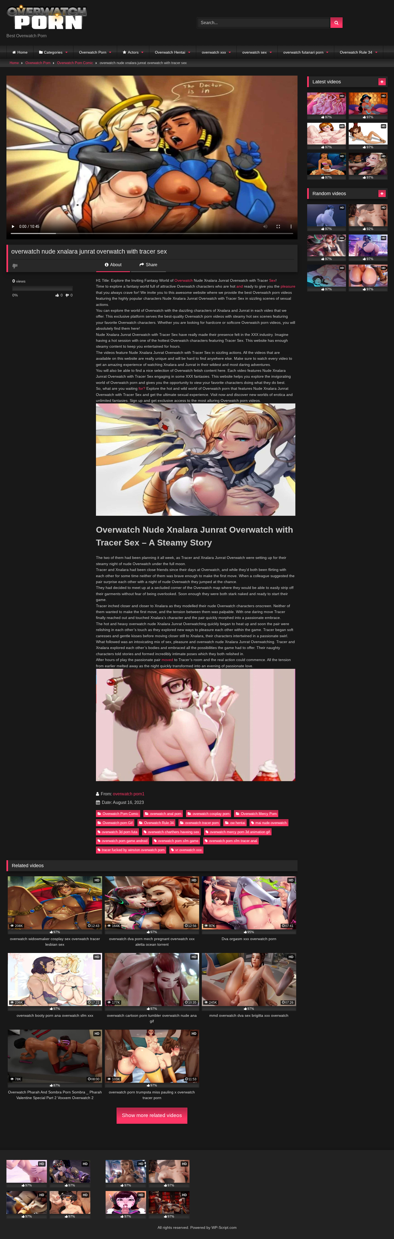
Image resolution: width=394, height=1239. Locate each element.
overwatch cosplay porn (211, 814)
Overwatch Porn (92, 52)
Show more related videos (152, 1115)
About (115, 264)
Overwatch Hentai (170, 52)
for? (142, 388)
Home (22, 52)
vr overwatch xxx (188, 850)
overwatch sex (254, 52)
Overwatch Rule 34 (356, 52)
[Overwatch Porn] (46, 18)
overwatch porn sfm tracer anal (233, 841)
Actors (133, 52)
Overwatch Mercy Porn (259, 814)
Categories (53, 52)
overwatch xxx (214, 52)
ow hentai (237, 823)
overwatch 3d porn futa (119, 832)
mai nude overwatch (271, 823)
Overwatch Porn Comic (75, 63)
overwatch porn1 (128, 794)
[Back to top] (377, 1223)
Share (151, 264)
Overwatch (183, 280)
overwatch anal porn (165, 814)
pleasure (288, 286)
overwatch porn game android (124, 841)
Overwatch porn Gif (118, 823)
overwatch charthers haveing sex (173, 832)
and (239, 286)
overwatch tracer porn (202, 823)
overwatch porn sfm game (178, 841)
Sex (272, 280)
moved (167, 660)
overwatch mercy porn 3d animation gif (240, 832)
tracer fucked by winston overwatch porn (133, 850)
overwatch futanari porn (303, 52)
